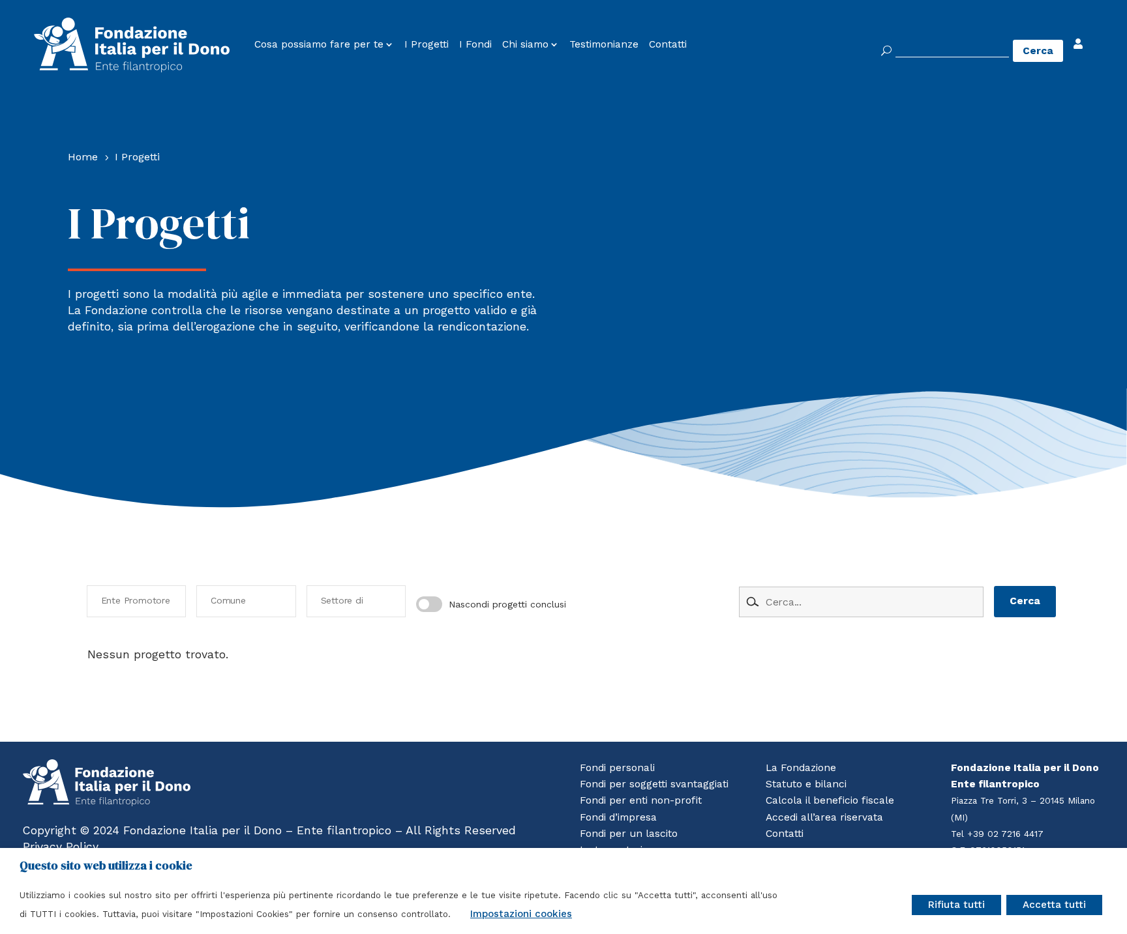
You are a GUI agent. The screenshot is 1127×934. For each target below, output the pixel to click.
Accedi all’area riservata (824, 817)
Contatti (668, 45)
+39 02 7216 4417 (1005, 833)
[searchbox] (139, 601)
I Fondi (475, 45)
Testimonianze (604, 45)
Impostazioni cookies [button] (521, 914)
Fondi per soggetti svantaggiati (654, 784)
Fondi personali (617, 768)
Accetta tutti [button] (1054, 905)
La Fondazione (801, 768)
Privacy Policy (60, 846)
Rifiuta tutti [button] (956, 905)
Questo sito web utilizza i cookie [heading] (106, 865)
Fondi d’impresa (618, 817)
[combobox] (136, 601)
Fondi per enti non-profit (641, 800)
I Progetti (426, 45)
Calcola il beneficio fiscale (830, 800)
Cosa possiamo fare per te (318, 45)
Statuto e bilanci (806, 784)
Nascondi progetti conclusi (507, 604)
